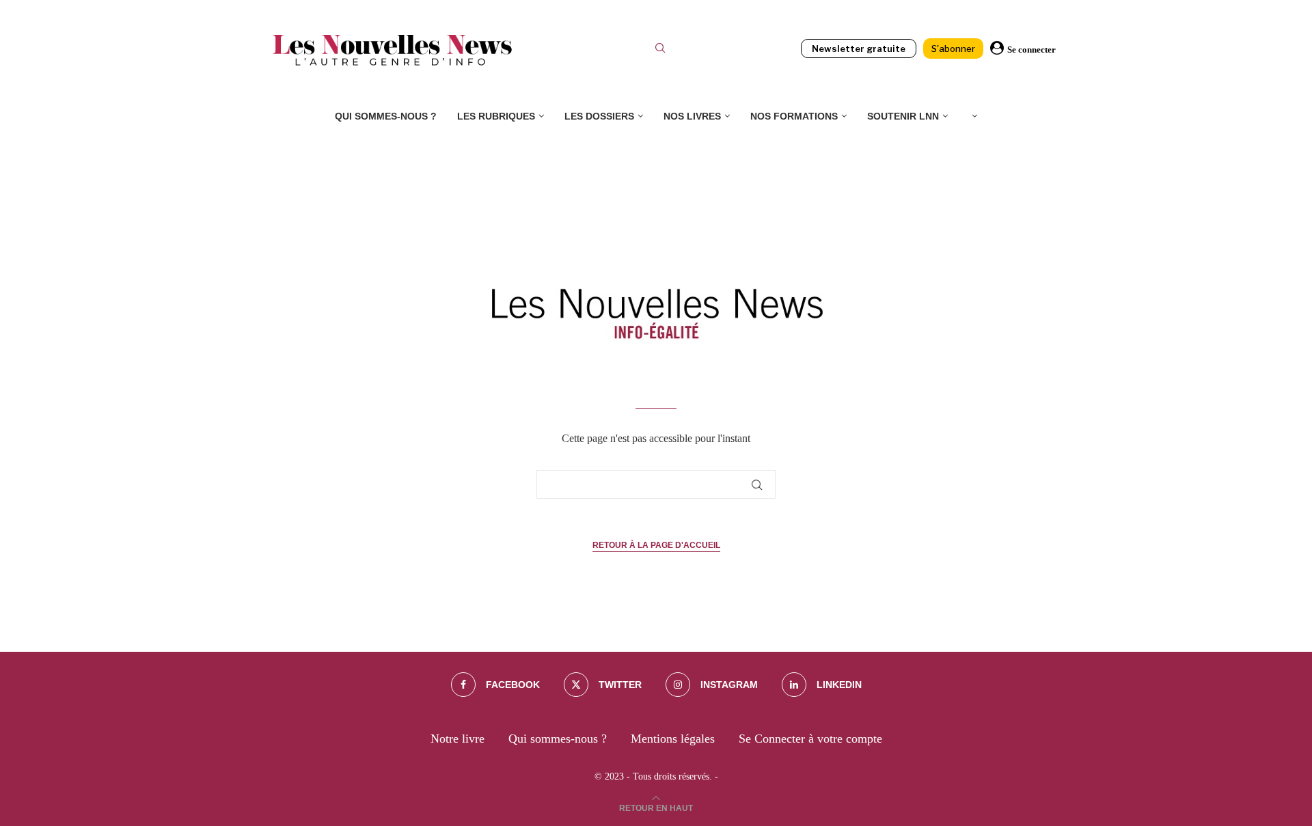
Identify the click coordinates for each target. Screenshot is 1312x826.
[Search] (660, 50)
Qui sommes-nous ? (386, 116)
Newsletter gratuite (858, 48)
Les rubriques (496, 116)
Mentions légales (673, 738)
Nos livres (692, 116)
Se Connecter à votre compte (810, 738)
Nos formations (794, 116)
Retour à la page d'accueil (656, 545)
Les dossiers (599, 116)
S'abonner (953, 48)
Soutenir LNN (903, 116)
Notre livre (457, 738)
